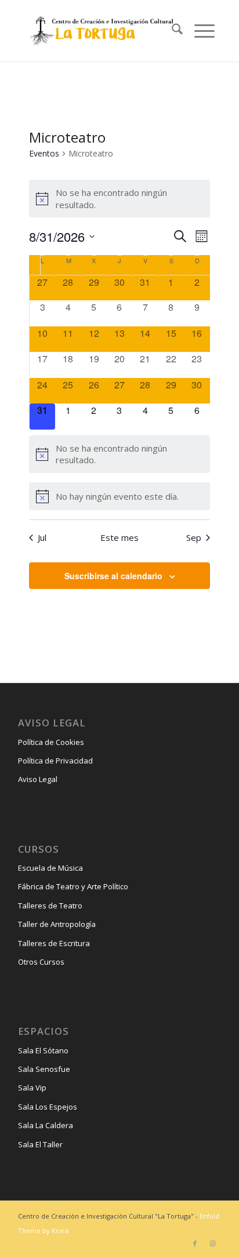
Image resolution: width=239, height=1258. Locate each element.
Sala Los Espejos (47, 1106)
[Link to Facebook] (195, 1243)
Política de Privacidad (55, 760)
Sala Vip (32, 1087)
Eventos (44, 153)
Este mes (119, 537)
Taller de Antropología (57, 924)
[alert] (119, 198)
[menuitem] (171, 31)
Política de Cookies (51, 742)
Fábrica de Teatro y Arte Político (73, 886)
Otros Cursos (41, 962)
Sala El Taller (40, 1144)
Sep (193, 537)
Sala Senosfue (44, 1069)
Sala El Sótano (43, 1050)
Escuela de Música (50, 868)
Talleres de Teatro (50, 905)
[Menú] (199, 31)
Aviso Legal (37, 779)
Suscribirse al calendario (113, 575)
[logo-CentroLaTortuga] (100, 31)
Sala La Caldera (45, 1125)
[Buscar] (171, 31)
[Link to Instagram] (212, 1243)
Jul (42, 537)
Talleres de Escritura (54, 943)
